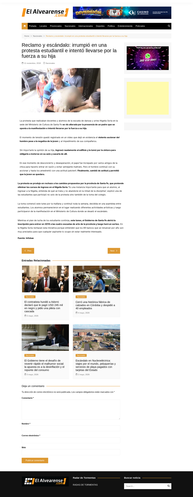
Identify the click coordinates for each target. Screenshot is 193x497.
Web (24, 447)
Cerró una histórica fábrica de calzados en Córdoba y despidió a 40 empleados (95, 305)
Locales (43, 26)
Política (111, 26)
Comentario (28, 398)
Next (112, 251)
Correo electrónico (31, 435)
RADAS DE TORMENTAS (85, 485)
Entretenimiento (125, 26)
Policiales (140, 26)
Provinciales (56, 26)
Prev (29, 251)
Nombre (26, 424)
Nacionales (70, 26)
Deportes (100, 26)
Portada (32, 26)
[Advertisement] (148, 98)
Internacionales (86, 26)
